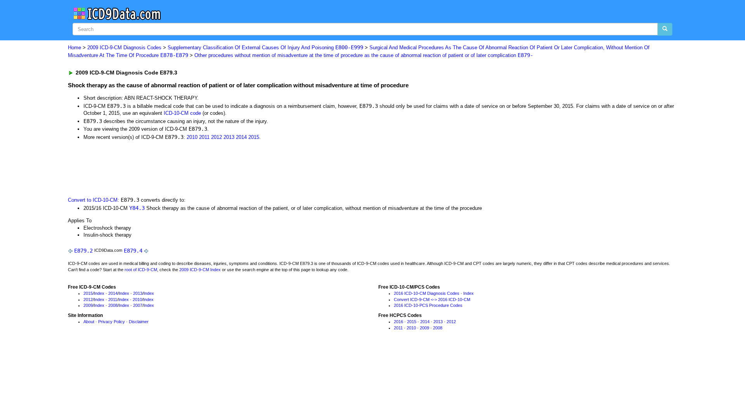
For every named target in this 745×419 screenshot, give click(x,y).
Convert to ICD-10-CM (93, 200)
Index (99, 293)
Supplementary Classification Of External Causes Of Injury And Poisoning (265, 47)
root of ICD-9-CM (141, 269)
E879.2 (83, 251)
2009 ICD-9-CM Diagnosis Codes (124, 47)
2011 (204, 137)
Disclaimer (139, 321)
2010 (192, 137)
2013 (229, 137)
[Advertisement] (206, 167)
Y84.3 (137, 208)
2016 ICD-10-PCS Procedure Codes (428, 305)
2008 (113, 305)
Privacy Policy (111, 321)
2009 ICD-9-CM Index (200, 269)
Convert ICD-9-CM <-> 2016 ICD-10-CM (432, 299)
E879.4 (133, 251)
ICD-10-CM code (182, 113)
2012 (216, 137)
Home (74, 47)
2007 (137, 305)
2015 (253, 137)
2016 (398, 321)
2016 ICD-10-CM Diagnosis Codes (426, 293)
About (88, 321)
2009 (88, 305)
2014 (241, 137)
